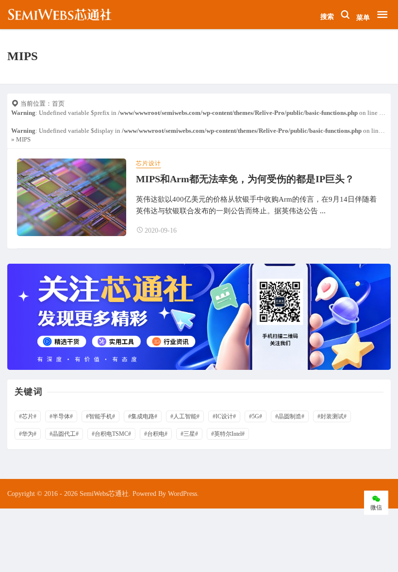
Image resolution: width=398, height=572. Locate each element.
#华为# (27, 433)
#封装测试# (332, 416)
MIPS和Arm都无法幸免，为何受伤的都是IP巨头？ (245, 179)
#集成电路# (142, 416)
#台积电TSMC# (111, 433)
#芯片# (27, 416)
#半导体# (61, 416)
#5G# (255, 416)
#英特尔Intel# (228, 433)
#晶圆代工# (64, 433)
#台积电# (155, 433)
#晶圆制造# (289, 416)
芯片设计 (148, 163)
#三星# (189, 433)
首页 (58, 103)
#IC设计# (224, 416)
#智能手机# (100, 416)
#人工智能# (184, 416)
